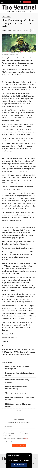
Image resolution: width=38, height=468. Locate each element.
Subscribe (27, 2)
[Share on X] (35, 30)
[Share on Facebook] (32, 30)
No (11, 441)
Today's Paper (11, 11)
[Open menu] (2, 2)
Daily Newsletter (9, 433)
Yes (6, 441)
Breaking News (25, 433)
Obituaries (8, 435)
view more (18, 410)
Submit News (21, 11)
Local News (6, 16)
